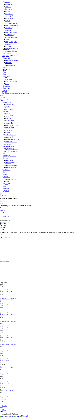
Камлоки (6, 77)
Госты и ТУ (3, 404)
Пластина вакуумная (8, 30)
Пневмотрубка (7, 80)
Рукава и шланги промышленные (7, 1)
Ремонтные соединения (8, 178)
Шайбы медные (7, 84)
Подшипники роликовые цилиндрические (10, 66)
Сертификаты (4, 405)
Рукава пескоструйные (8, 108)
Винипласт (4, 74)
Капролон (4, 70)
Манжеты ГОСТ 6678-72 (8, 141)
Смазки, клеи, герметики (6, 58)
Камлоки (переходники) (6, 76)
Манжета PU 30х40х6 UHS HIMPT (5, 383)
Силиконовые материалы (5, 187)
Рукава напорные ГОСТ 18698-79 (9, 3)
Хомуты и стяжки (5, 185)
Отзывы (3, 215)
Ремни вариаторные (7, 21)
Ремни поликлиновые (8, 17)
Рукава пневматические (8, 7)
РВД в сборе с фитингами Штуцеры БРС (8, 45)
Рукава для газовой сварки (8, 4)
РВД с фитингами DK (8, 46)
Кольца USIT (6, 83)
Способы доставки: (2, 210)
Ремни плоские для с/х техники (9, 22)
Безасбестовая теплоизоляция (7, 155)
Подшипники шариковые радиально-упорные (11, 64)
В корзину (1, 297)
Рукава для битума (7, 6)
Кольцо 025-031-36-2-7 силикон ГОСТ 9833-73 (6, 337)
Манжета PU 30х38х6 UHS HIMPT (5, 375)
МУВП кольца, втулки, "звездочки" (9, 145)
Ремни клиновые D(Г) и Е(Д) (9, 14)
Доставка (3, 400)
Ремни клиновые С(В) (8, 13)
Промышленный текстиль (6, 86)
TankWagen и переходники (8, 79)
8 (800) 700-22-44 (2, 97)
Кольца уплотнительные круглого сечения (10, 34)
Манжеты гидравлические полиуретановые (11, 42)
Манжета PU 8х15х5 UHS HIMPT (4, 360)
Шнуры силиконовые (6, 90)
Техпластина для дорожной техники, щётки (11, 32)
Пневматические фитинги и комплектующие (11, 81)
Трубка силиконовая (6, 89)
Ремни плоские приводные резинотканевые (11, 51)
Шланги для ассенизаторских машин (10, 8)
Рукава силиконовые (6, 87)
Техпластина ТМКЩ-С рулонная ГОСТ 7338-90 (11, 24)
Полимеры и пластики (5, 68)
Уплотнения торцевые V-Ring (9, 36)
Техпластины (5, 124)
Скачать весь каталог (4, 406)
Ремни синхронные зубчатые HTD (9, 18)
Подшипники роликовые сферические (10, 166)
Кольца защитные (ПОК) (8, 44)
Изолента (4, 85)
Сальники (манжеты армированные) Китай (11, 138)
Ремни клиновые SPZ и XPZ (9, 115)
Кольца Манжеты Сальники (7, 134)
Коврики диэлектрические (8, 129)
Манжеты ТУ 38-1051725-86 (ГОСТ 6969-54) (11, 41)
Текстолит (4, 72)
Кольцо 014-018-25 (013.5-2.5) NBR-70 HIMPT (6, 299)
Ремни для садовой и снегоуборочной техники (11, 23)
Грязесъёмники (7, 39)
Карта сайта (3, 401)
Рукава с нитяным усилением (9, 2)
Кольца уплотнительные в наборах (9, 35)
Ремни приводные (5, 10)
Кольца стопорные (5, 67)
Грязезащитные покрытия (8, 29)
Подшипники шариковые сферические (10, 164)
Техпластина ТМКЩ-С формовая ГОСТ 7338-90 (11, 25)
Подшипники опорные (8, 62)
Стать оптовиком (4, 399)
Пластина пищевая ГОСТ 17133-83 (9, 131)
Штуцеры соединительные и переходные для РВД (11, 48)
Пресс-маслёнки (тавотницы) (7, 157)
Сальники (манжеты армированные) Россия (11, 37)
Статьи (3, 409)
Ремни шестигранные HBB (8, 122)
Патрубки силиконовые (6, 88)
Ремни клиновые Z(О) (8, 11)
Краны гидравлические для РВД (9, 148)
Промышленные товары (5, 75)
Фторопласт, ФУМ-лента (6, 69)
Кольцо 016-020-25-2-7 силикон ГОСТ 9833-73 (6, 314)
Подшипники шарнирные (8, 63)
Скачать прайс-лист (4, 91)
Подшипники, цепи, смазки (5, 56)
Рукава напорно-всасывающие (9, 103)
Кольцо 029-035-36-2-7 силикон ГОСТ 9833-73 (6, 352)
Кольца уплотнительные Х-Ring (9, 136)
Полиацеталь (5, 171)
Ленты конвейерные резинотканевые (10, 150)
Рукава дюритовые (7, 106)
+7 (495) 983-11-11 (4, 92)
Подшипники (5, 159)
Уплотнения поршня (7, 143)
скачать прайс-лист (2, 100)
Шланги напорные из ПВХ (8, 9)
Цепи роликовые (5, 57)
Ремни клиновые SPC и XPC (9, 117)
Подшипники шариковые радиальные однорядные (12, 60)
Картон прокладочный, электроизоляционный (9, 55)
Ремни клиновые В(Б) (8, 113)
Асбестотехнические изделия (7, 53)
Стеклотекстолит (5, 173)
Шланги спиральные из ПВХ (9, 110)
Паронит (4, 52)
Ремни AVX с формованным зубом (9, 120)
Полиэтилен (5, 73)
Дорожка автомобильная (8, 28)
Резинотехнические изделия (5, 101)
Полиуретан (5, 71)
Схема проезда (4, 410)
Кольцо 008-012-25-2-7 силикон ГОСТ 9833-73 (6, 291)
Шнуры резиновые (7, 31)
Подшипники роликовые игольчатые (10, 65)
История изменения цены (5, 216)
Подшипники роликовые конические (10, 61)
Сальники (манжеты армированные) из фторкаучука (12, 38)
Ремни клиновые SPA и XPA (9, 15)
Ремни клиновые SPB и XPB (9, 16)
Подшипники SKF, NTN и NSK (9, 59)
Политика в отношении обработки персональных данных (8, 415)
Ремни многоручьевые (8, 20)
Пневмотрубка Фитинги (6, 180)
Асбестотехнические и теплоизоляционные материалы (9, 152)
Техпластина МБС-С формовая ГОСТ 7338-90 (11, 127)
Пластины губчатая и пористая (9, 27)
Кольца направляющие (8, 43)
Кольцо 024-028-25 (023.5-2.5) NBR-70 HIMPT (6, 329)
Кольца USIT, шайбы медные (7, 82)
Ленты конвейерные (6, 49)
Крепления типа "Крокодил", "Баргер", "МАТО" (11, 50)
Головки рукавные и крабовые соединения (10, 78)
